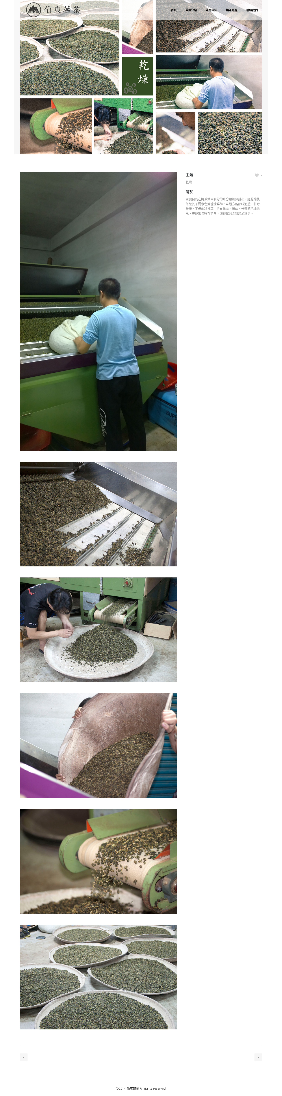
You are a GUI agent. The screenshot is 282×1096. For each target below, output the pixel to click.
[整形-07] (98, 575)
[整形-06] (98, 459)
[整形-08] (98, 691)
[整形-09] (98, 806)
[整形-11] (98, 1038)
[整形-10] (98, 922)
